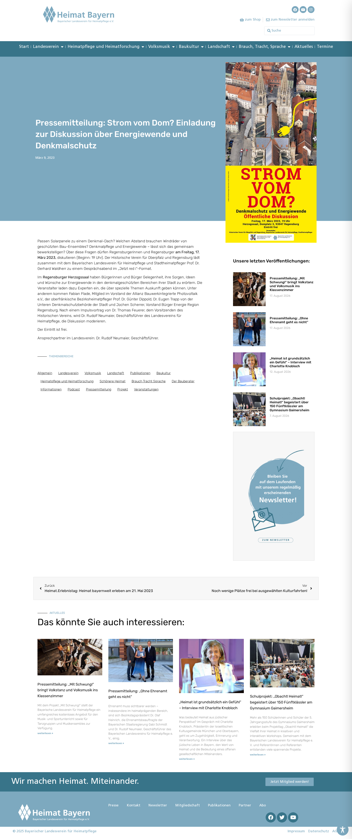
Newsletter (157, 805)
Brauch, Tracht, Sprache (262, 47)
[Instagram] (311, 9)
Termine (325, 47)
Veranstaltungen (146, 389)
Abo (262, 805)
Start (24, 47)
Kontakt (133, 805)
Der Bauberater (183, 381)
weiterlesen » (45, 733)
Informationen (51, 389)
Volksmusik (159, 47)
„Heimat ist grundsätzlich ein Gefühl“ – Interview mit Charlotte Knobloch (290, 362)
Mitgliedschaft (187, 805)
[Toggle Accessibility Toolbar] (342, 829)
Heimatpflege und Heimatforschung (104, 47)
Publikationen (140, 373)
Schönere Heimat (112, 381)
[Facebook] (295, 9)
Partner (245, 805)
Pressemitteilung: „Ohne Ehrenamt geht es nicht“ (289, 320)
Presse (113, 805)
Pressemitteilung (98, 389)
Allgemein (44, 373)
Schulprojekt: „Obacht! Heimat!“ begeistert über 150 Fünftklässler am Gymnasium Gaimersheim (289, 404)
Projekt (122, 389)
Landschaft (219, 47)
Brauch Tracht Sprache (149, 381)
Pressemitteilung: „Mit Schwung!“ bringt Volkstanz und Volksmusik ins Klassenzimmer (292, 284)
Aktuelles (304, 47)
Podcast (74, 389)
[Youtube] (303, 9)
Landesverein (46, 47)
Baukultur (189, 47)
